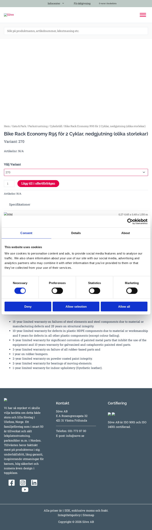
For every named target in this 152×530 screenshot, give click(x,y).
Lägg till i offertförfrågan (38, 183)
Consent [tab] (26, 233)
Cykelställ (56, 126)
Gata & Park (19, 126)
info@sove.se (75, 436)
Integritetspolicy (69, 515)
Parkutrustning (38, 126)
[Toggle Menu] (143, 15)
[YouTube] (25, 489)
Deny (27, 306)
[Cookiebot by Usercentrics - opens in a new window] (130, 222)
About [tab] (125, 233)
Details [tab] (76, 233)
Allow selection (76, 306)
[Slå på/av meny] (62, 2)
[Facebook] (11, 482)
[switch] (57, 291)
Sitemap (88, 515)
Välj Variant (12, 164)
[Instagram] (22, 482)
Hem (7, 126)
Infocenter (53, 3)
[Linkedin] (34, 482)
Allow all (124, 306)
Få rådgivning (81, 3)
